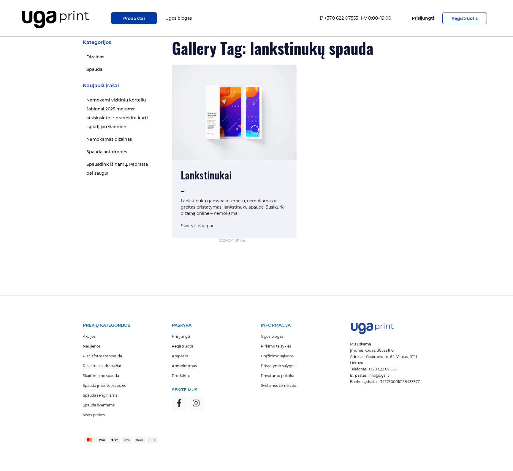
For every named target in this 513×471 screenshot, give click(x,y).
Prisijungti (423, 18)
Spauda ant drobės (106, 151)
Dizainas (95, 57)
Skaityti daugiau (198, 226)
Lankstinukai (206, 174)
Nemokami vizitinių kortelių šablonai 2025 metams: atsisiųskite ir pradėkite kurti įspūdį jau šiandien (117, 113)
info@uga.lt (378, 375)
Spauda (94, 69)
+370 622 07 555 (382, 369)
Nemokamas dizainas (109, 139)
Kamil (244, 240)
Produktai (134, 18)
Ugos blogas (178, 18)
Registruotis (465, 18)
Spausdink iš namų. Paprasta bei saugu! (117, 169)
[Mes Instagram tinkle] (196, 403)
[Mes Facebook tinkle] (179, 403)
